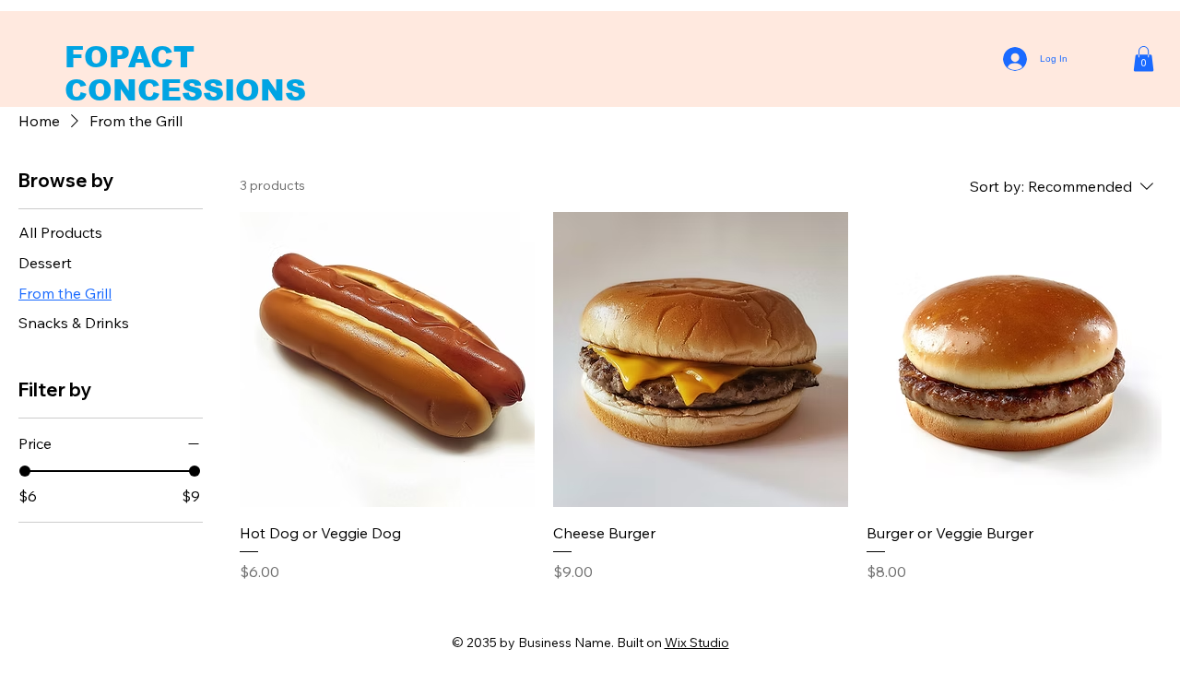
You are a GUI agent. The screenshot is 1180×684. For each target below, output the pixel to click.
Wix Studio (697, 642)
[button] (1143, 58)
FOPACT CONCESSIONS (185, 74)
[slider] (25, 471)
